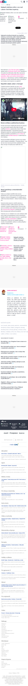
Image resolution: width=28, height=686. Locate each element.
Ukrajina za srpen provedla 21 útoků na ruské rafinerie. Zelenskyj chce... (12, 457)
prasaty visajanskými (11, 218)
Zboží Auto (3, 634)
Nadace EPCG (22, 533)
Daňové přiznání (4, 533)
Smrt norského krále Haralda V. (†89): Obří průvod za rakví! (11, 455)
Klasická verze (9, 439)
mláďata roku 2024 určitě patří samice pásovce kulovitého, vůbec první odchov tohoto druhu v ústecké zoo (13, 76)
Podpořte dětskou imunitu (6, 584)
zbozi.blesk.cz (3, 629)
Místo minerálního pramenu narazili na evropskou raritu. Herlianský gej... (13, 565)
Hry (5, 421)
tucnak (5, 325)
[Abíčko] (3, 2)
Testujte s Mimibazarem (5, 643)
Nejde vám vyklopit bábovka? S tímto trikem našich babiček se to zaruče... (12, 553)
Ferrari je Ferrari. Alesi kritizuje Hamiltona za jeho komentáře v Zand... (13, 510)
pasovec (17, 325)
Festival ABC (19, 599)
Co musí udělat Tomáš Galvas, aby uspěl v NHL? (10, 616)
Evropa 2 (3, 667)
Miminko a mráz (19, 493)
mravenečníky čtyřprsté (9, 209)
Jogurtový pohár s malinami (6, 496)
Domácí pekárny (15, 544)
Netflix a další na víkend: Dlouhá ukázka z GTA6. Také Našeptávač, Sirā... (13, 522)
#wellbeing (9, 573)
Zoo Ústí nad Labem (14, 69)
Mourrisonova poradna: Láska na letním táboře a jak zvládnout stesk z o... (13, 601)
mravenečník (23, 325)
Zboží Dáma (3, 627)
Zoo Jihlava (21, 133)
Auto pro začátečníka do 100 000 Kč (7, 633)
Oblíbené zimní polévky (6, 544)
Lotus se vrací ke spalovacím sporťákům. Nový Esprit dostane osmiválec (12, 512)
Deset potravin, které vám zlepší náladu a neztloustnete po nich (12, 590)
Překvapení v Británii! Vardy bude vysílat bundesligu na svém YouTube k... (13, 473)
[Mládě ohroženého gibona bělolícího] (13, 183)
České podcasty (4, 663)
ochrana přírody (13, 329)
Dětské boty (3, 653)
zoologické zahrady (19, 327)
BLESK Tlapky (4, 560)
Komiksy (14, 599)
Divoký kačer (11, 560)
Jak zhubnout (4, 479)
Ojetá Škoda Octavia (5, 636)
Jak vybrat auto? (4, 637)
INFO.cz (19, 453)
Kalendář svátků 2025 (12, 453)
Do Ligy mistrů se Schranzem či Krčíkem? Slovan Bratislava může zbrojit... (13, 470)
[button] (27, 1)
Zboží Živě (3, 625)
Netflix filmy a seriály (19, 560)
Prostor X (3, 613)
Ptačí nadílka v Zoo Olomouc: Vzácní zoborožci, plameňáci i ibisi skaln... (12, 606)
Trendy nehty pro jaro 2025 (13, 479)
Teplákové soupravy (5, 651)
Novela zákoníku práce (13, 533)
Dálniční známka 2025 (21, 505)
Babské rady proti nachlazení (19, 584)
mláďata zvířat (10, 331)
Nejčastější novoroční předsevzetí (8, 493)
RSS (18, 673)
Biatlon (9, 465)
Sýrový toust (3, 498)
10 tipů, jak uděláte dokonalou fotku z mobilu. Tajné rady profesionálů (13, 526)
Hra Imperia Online (14, 427)
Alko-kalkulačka (4, 505)
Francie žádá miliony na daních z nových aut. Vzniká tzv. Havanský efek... (13, 508)
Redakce (14, 673)
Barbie (2, 646)
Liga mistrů (14, 465)
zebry (20, 86)
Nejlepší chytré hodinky (6, 518)
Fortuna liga (17, 613)
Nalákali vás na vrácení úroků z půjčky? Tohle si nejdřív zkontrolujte (13, 482)
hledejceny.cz (3, 623)
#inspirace (3, 573)
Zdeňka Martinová (12, 290)
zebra (9, 325)
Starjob (2, 661)
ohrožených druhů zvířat (14, 71)
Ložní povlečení (4, 654)
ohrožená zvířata (5, 327)
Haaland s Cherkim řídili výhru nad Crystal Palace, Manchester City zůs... (13, 468)
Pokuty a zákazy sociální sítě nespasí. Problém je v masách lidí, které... (13, 459)
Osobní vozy (3, 626)
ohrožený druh (5, 329)
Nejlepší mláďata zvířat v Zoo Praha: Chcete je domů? (19, 239)
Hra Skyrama (5, 425)
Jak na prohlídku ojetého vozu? (6, 630)
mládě (12, 327)
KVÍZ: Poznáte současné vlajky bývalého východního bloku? (12, 566)
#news (13, 573)
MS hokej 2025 (4, 465)
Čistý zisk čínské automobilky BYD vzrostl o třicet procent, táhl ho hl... (13, 536)
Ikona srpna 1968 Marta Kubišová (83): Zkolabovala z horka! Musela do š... (13, 484)
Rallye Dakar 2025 (13, 505)
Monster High (3, 644)
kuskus (15, 334)
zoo (2, 325)
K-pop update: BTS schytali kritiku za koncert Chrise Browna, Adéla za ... (13, 575)
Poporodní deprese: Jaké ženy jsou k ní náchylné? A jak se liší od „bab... (12, 592)
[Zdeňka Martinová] (3, 294)
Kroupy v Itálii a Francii (5, 617)
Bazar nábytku (4, 655)
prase (12, 325)
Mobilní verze (20, 439)
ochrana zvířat (22, 329)
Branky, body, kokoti (10, 613)
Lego (2, 647)
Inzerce (21, 433)
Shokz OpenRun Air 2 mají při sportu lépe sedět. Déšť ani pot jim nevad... (12, 525)
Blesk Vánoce (4, 453)
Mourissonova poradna (6, 599)
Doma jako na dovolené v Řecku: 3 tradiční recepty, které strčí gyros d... (13, 549)
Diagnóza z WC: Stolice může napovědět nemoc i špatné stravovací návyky (13, 589)
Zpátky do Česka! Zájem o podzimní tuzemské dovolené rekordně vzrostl (12, 562)
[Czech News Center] (16, 444)
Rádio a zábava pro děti (5, 664)
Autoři (6, 433)
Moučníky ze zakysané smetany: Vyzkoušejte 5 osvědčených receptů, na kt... (13, 551)
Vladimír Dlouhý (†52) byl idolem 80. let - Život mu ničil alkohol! (12, 499)
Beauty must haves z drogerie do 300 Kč (8, 578)
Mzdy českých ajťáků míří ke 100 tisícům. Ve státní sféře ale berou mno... (13, 538)
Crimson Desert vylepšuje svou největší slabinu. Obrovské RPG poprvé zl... (14, 604)
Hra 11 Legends (23, 426)
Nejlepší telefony (15, 518)
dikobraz (8, 129)
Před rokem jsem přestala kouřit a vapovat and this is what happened (13, 577)
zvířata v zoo (8, 334)
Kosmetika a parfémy (5, 650)
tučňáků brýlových (13, 135)
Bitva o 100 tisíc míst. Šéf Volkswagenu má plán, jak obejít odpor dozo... (13, 534)
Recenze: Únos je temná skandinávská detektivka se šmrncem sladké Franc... (13, 487)
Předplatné (14, 433)
